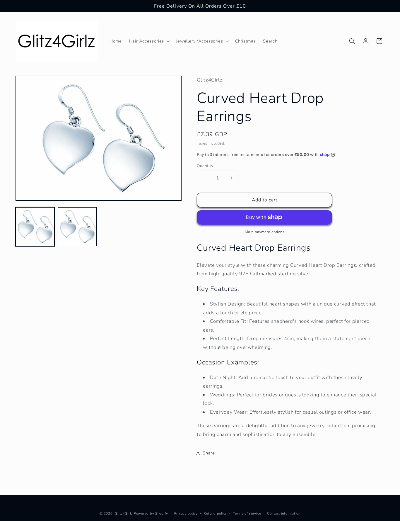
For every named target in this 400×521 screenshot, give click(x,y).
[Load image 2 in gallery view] (77, 226)
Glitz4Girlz (124, 513)
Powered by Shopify (151, 513)
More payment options (265, 231)
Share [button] (209, 453)
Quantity (205, 166)
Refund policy (215, 513)
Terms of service (247, 513)
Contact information (283, 513)
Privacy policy (186, 513)
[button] (148, 41)
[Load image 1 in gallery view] (35, 226)
